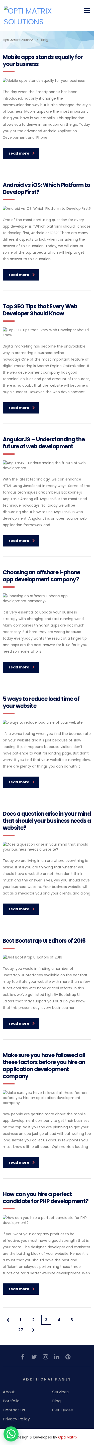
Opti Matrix (67, 1437)
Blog (56, 1401)
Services (60, 1392)
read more (19, 153)
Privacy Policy (16, 1419)
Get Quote (62, 1410)
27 (20, 1330)
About (9, 1392)
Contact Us (14, 1410)
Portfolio (11, 1401)
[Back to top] (83, 1420)
